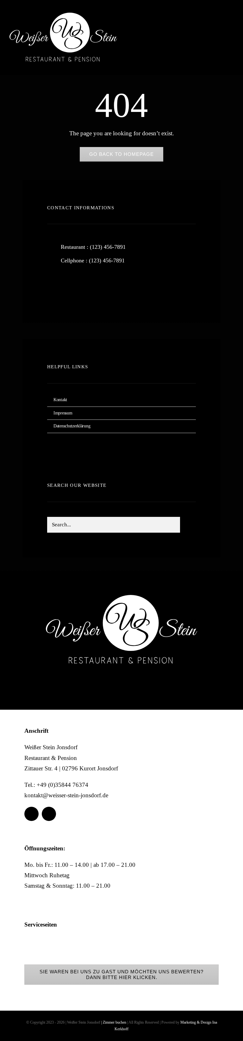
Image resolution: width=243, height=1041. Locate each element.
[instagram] (226, 23)
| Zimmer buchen (113, 1022)
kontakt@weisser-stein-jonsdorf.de (66, 795)
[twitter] (72, 286)
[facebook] (209, 23)
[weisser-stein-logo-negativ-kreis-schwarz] (63, 15)
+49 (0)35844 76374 (62, 784)
